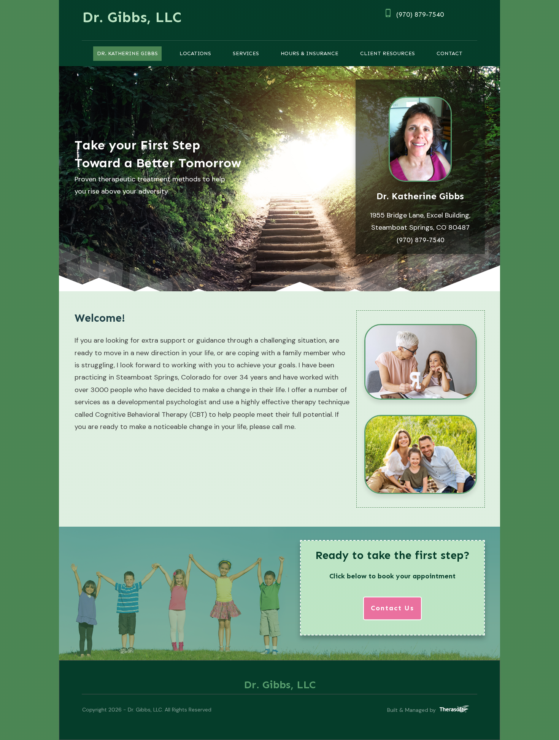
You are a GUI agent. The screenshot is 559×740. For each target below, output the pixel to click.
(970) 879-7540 (420, 14)
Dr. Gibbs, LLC (131, 17)
